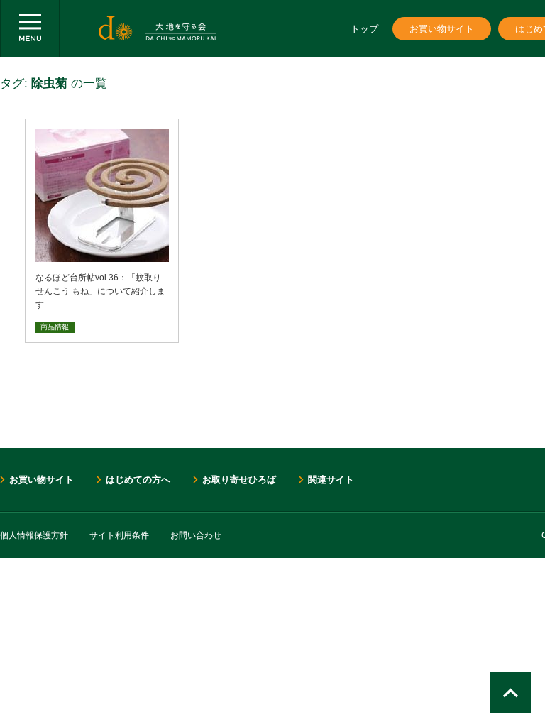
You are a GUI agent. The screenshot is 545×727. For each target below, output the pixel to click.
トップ (364, 28)
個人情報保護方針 (34, 535)
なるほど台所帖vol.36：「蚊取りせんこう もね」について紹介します (100, 291)
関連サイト (331, 479)
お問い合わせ (195, 535)
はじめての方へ (138, 479)
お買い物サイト (441, 28)
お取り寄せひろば (239, 479)
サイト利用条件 (119, 535)
